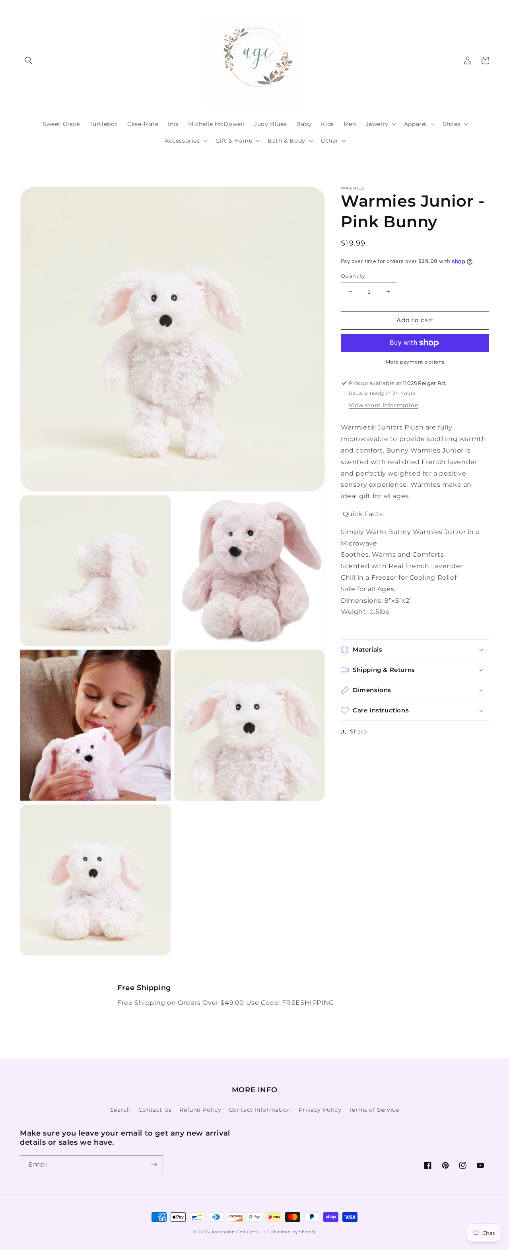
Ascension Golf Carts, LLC (241, 1232)
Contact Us (155, 1109)
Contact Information (260, 1109)
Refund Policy (200, 1109)
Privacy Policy (320, 1109)
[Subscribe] (154, 1164)
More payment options (415, 362)
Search (120, 1109)
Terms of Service (374, 1109)
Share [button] (358, 731)
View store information (383, 405)
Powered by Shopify (293, 1232)
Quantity (353, 276)
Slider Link (129, 988)
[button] (28, 60)
